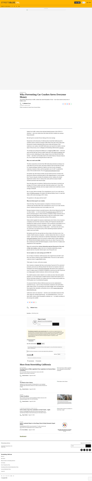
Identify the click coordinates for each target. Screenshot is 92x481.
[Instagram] (90, 450)
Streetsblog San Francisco (25, 408)
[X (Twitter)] (84, 450)
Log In (76, 2)
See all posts (23, 436)
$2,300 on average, (34, 193)
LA (12, 6)
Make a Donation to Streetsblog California (8, 460)
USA (19, 6)
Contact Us (3, 471)
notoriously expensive (32, 238)
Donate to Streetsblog (5, 6)
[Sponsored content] (46, 49)
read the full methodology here (52, 170)
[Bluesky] (87, 450)
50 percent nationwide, (44, 268)
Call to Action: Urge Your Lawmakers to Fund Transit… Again (35, 409)
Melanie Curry (27, 103)
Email (39, 324)
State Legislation (23, 367)
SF (16, 6)
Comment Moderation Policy (6, 469)
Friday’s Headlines (24, 396)
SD (14, 6)
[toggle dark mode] (83, 2)
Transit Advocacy (34, 408)
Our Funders (3, 462)
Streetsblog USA (23, 92)
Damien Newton (25, 375)
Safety (21, 381)
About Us (2, 456)
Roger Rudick (25, 414)
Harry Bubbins (25, 429)
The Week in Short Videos (26, 382)
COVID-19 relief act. (58, 152)
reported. (61, 147)
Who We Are (3, 458)
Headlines (21, 394)
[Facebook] (81, 450)
